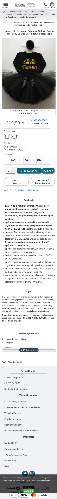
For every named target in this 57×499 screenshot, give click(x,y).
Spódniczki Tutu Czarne (34, 12)
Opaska (7, 143)
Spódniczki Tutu (15, 12)
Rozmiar (7, 155)
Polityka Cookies (44, 480)
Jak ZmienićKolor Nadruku (42, 181)
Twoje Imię (6, 348)
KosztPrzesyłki (16, 181)
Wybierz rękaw (10, 131)
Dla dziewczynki (15, 362)
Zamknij (28, 491)
